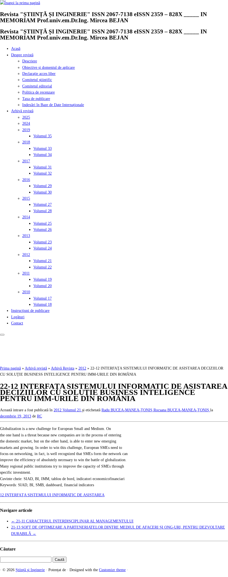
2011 (26, 273)
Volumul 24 (42, 248)
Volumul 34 (42, 155)
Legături (17, 317)
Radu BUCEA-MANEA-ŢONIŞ (127, 410)
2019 (26, 130)
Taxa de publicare (36, 99)
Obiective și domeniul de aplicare (48, 67)
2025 (26, 117)
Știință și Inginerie (30, 570)
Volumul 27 (42, 204)
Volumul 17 (42, 298)
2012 (26, 255)
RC (39, 416)
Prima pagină (10, 368)
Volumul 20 (42, 286)
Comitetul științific (37, 80)
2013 (26, 236)
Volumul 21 (42, 261)
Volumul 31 (42, 167)
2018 (26, 142)
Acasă (15, 49)
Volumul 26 (42, 230)
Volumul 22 (42, 267)
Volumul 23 (42, 242)
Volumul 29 (42, 186)
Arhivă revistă (22, 111)
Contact (17, 323)
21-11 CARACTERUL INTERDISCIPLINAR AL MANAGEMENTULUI (72, 521)
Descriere (29, 61)
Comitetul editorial (37, 86)
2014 (26, 217)
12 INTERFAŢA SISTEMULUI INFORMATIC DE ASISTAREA (52, 495)
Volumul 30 (42, 192)
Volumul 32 (42, 173)
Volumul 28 (42, 211)
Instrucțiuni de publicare (30, 311)
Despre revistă (22, 55)
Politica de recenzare (38, 92)
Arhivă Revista (62, 368)
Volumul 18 (42, 304)
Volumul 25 (42, 223)
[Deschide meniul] (2, 335)
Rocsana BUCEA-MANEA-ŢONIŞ (181, 410)
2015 (26, 198)
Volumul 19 (42, 279)
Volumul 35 (42, 136)
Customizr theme (112, 570)
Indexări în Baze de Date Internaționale (53, 105)
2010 (26, 292)
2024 (26, 123)
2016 (26, 180)
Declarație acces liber (39, 74)
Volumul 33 (42, 148)
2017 (26, 161)
